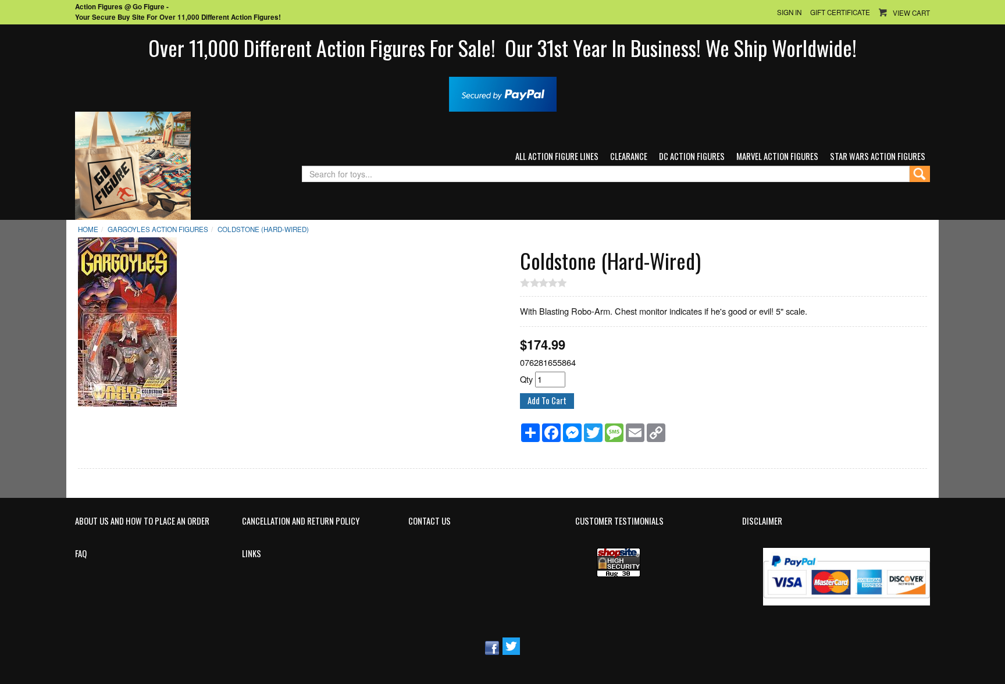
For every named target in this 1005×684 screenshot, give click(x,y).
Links (251, 554)
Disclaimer (762, 521)
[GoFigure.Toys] (133, 164)
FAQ (81, 554)
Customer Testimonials (619, 521)
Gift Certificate (840, 12)
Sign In (789, 12)
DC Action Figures (692, 156)
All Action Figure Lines (556, 156)
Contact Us (429, 521)
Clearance (628, 156)
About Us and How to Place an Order (142, 521)
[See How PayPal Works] (503, 93)
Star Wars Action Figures (877, 156)
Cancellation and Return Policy (300, 521)
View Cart (911, 12)
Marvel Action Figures (777, 156)
